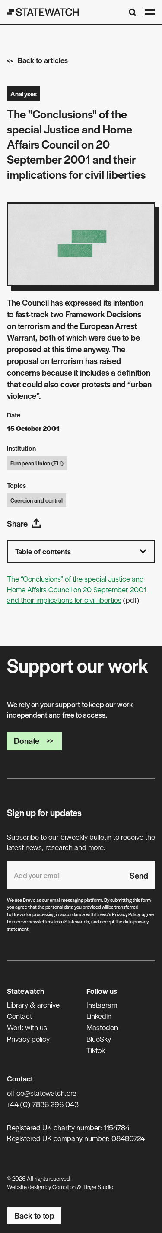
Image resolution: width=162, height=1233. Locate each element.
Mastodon (102, 1027)
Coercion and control (36, 500)
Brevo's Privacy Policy (117, 914)
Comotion (64, 1186)
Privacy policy (28, 1039)
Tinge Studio (98, 1186)
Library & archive (33, 1004)
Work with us (27, 1027)
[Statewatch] (43, 12)
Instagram (101, 1004)
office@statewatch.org (41, 1093)
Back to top (34, 1215)
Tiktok (95, 1050)
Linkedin (98, 1016)
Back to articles (43, 60)
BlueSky (98, 1039)
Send (139, 875)
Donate (26, 740)
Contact (19, 1016)
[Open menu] (150, 12)
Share (17, 523)
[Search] (132, 12)
